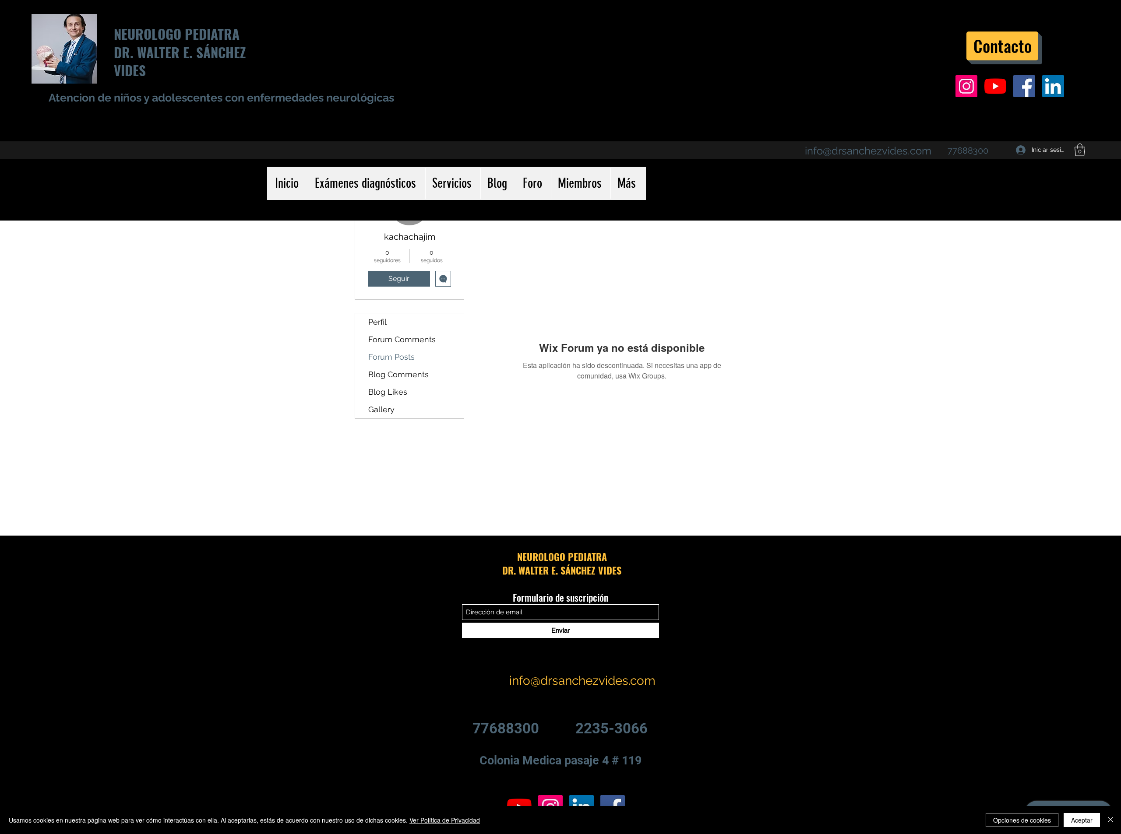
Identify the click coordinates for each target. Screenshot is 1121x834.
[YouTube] (995, 86)
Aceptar (1082, 820)
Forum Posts (391, 356)
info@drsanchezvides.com (868, 150)
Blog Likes (387, 391)
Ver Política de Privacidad (444, 820)
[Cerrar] (1110, 820)
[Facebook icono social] (1024, 86)
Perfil (377, 321)
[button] (1080, 150)
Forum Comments (402, 339)
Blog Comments (398, 374)
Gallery (381, 409)
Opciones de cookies (1022, 820)
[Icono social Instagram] (966, 86)
